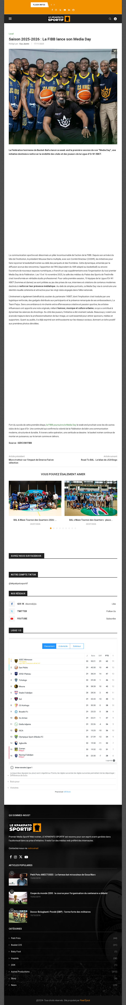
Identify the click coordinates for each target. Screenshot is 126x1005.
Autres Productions (64, 971)
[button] (51, 4)
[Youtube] (65, 10)
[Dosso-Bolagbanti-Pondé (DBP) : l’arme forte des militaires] (18, 916)
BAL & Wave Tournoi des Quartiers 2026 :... (35, 520)
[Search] (110, 18)
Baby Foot (64, 951)
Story (64, 978)
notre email (33, 848)
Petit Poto (64, 938)
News (64, 985)
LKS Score (67, 792)
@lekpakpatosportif (18, 583)
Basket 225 (64, 945)
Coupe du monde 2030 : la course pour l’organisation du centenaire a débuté (68, 893)
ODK (64, 965)
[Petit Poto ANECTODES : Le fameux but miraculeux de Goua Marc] (18, 879)
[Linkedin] (69, 10)
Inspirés (64, 958)
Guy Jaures (24, 44)
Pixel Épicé (85, 1000)
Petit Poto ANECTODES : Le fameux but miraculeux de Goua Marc (63, 874)
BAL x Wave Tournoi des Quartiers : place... (91, 520)
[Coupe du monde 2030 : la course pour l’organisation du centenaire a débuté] (18, 898)
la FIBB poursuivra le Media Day (61, 425)
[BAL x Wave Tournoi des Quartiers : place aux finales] (91, 498)
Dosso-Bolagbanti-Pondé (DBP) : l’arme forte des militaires (60, 912)
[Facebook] (52, 10)
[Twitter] (60, 10)
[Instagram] (56, 10)
